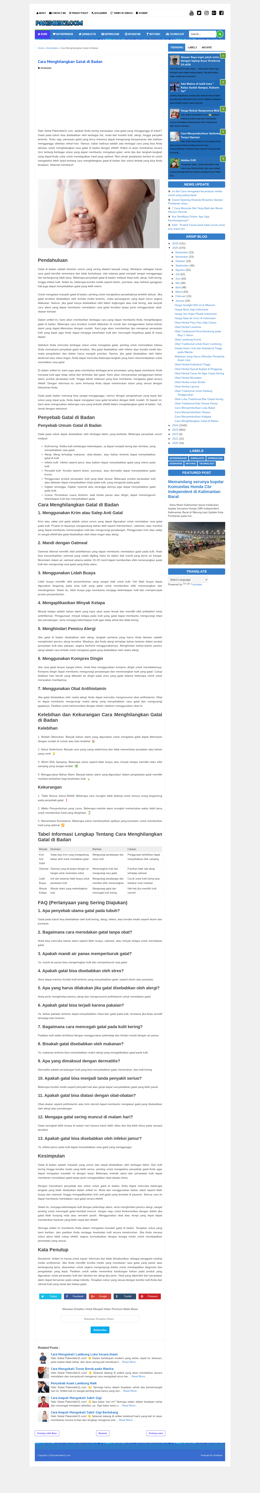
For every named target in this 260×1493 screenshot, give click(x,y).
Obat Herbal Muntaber (188, 377)
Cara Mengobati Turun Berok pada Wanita (82, 1368)
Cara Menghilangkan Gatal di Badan (197, 420)
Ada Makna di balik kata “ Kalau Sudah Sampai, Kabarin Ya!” (200, 87)
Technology (176, 34)
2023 (175, 429)
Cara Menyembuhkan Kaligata (193, 416)
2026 (175, 243)
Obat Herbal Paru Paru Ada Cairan (195, 322)
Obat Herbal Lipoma (187, 386)
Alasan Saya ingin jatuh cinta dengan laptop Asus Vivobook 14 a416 (200, 61)
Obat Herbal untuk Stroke (190, 382)
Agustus (180, 269)
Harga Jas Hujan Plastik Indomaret (196, 313)
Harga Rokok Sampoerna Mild (200, 110)
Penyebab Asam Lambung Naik (74, 1383)
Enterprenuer (64, 34)
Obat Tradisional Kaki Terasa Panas (196, 403)
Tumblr (128, 1296)
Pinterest (153, 1296)
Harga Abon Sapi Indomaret (191, 309)
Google (103, 1296)
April (178, 287)
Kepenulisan (111, 34)
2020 (175, 443)
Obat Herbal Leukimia (188, 326)
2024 (175, 425)
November (182, 256)
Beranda (103, 1433)
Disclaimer (100, 13)
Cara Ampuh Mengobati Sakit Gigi (76, 1398)
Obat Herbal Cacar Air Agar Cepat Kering (199, 373)
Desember (182, 252)
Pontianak (217, 1455)
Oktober (180, 261)
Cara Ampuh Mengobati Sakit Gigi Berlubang (84, 1412)
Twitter (53, 1296)
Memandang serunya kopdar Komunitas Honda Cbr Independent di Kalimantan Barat (196, 489)
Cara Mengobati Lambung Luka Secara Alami (84, 1354)
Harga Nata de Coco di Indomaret (195, 318)
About (42, 13)
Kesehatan (134, 34)
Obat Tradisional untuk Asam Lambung (198, 343)
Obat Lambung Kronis (188, 339)
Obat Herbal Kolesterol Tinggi (192, 364)
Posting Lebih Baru (47, 1433)
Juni (178, 278)
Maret (179, 291)
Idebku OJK (188, 160)
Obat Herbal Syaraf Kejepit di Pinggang (198, 368)
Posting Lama (156, 1433)
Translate (196, 584)
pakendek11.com (62, 1455)
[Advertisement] (100, 98)
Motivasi (154, 34)
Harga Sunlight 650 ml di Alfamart (195, 305)
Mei (178, 282)
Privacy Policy (79, 13)
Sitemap (143, 13)
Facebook (78, 1296)
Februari (181, 296)
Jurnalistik (88, 34)
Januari (180, 300)
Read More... (130, 1361)
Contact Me (59, 13)
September (182, 265)
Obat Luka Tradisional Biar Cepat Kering (199, 399)
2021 (175, 438)
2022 (175, 434)
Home (43, 34)
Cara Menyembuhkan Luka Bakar (195, 407)
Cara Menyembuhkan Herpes (192, 412)
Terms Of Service (123, 13)
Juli (177, 274)
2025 (175, 247)
